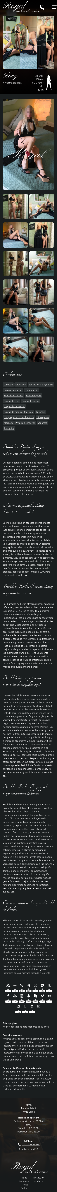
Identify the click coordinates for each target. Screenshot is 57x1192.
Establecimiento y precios (40, 1056)
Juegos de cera (11, 400)
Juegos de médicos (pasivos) (18, 411)
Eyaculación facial (13, 390)
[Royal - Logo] (21, 11)
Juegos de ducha (30, 400)
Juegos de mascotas (14, 406)
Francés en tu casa (13, 395)
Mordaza (8, 422)
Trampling (9, 428)
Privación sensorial (25, 422)
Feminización (31, 390)
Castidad (8, 384)
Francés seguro (33, 395)
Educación (20, 384)
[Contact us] (42, 8)
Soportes (42, 422)
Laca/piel (40, 411)
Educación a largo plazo (41, 384)
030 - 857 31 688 (31, 1144)
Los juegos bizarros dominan (19, 417)
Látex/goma (42, 417)
